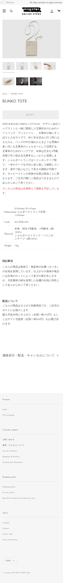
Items (5, 409)
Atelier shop (8, 534)
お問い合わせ (8, 439)
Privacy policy (9, 492)
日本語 (8, 560)
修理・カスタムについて (13, 445)
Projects (6, 528)
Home (4, 94)
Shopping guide (9, 486)
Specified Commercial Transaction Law (19, 498)
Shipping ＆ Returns (11, 456)
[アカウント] (51, 11)
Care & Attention (10, 451)
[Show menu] (4, 11)
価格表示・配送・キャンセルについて (28, 355)
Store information (10, 539)
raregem (6, 522)
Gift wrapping (8, 415)
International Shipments (13, 462)
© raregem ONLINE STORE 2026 (16, 572)
